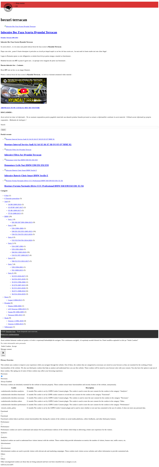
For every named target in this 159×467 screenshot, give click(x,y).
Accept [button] (14, 346)
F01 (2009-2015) (17, 270)
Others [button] (3, 454)
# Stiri (6, 195)
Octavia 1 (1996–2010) (16, 321)
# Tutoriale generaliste (11, 198)
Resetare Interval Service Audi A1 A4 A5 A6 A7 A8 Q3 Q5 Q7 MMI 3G (37, 144)
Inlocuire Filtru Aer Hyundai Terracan (22, 155)
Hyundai (3, 37)
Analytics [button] (4, 433)
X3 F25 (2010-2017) (19, 276)
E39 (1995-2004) (17, 249)
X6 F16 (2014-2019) (19, 294)
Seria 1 (10, 219)
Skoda (6, 318)
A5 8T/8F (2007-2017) (15, 207)
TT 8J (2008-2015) (14, 213)
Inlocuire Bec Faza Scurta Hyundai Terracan (29, 32)
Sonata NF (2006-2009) (16, 312)
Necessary (4, 379)
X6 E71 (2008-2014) (19, 291)
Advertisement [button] (5, 443)
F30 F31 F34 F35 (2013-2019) (22, 234)
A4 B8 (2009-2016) (14, 204)
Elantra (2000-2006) (15, 306)
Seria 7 (10, 264)
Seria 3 (10, 225)
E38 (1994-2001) (17, 267)
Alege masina (20, 3)
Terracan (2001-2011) (12, 37)
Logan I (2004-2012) (15, 300)
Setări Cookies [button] (6, 346)
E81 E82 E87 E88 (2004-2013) (22, 222)
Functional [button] (4, 411)
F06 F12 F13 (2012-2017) (20, 261)
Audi (6, 201)
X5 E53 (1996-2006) (19, 282)
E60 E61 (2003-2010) (19, 252)
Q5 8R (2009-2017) (14, 210)
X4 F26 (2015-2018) (19, 279)
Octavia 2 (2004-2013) (15, 324)
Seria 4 (10, 237)
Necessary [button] (4, 374)
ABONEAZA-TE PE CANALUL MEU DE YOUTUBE (20, 108)
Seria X (10, 273)
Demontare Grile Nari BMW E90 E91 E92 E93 (26, 165)
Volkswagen (8, 327)
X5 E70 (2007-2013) (19, 285)
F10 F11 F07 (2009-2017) (20, 255)
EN (16, 6)
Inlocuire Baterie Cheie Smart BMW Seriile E (26, 175)
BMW (6, 216)
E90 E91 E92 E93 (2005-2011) (22, 231)
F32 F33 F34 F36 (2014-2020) (22, 240)
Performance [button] (5, 422)
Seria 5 (10, 243)
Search (3, 125)
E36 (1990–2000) (17, 228)
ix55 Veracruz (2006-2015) (17, 309)
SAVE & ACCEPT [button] (7, 465)
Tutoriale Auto (10, 331)
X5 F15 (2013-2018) (19, 288)
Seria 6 (10, 258)
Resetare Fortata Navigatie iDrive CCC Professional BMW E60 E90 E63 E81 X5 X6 (44, 186)
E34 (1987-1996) (17, 246)
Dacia (6, 297)
